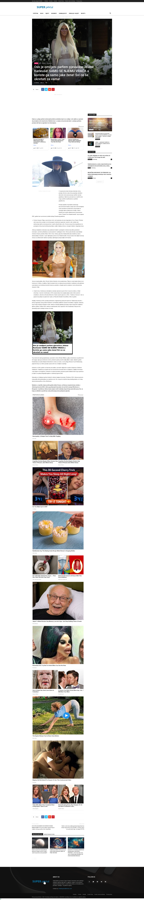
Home (33, 17)
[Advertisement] (58, 106)
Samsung (95, 159)
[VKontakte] (101, 881)
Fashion (37, 17)
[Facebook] (89, 881)
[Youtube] (105, 881)
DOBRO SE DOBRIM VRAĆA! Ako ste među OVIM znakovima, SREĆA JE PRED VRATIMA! (58, 851)
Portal (95, 129)
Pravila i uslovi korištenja (70, 1)
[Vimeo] (97, 881)
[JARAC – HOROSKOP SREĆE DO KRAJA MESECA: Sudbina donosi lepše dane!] (91, 143)
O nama (50, 1)
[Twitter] (93, 881)
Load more (99, 181)
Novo (41, 13)
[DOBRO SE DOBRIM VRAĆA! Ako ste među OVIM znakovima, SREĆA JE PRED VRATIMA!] (58, 843)
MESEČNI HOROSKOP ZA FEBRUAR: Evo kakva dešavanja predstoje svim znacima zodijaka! (99, 174)
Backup (37, 82)
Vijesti (47, 13)
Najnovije (52, 847)
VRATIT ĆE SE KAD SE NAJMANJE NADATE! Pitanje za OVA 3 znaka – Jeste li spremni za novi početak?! (39, 851)
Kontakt (55, 1)
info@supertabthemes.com (65, 888)
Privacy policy (79, 1)
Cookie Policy (61, 1)
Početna (46, 1)
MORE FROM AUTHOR (49, 834)
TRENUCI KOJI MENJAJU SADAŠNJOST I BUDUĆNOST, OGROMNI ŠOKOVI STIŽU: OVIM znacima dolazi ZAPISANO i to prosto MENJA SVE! (98, 124)
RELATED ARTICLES (37, 834)
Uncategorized (35, 847)
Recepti (83, 13)
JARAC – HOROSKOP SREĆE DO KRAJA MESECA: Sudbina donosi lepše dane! (102, 143)
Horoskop (91, 129)
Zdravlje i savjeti (74, 13)
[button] (110, 13)
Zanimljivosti (63, 13)
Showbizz (54, 13)
